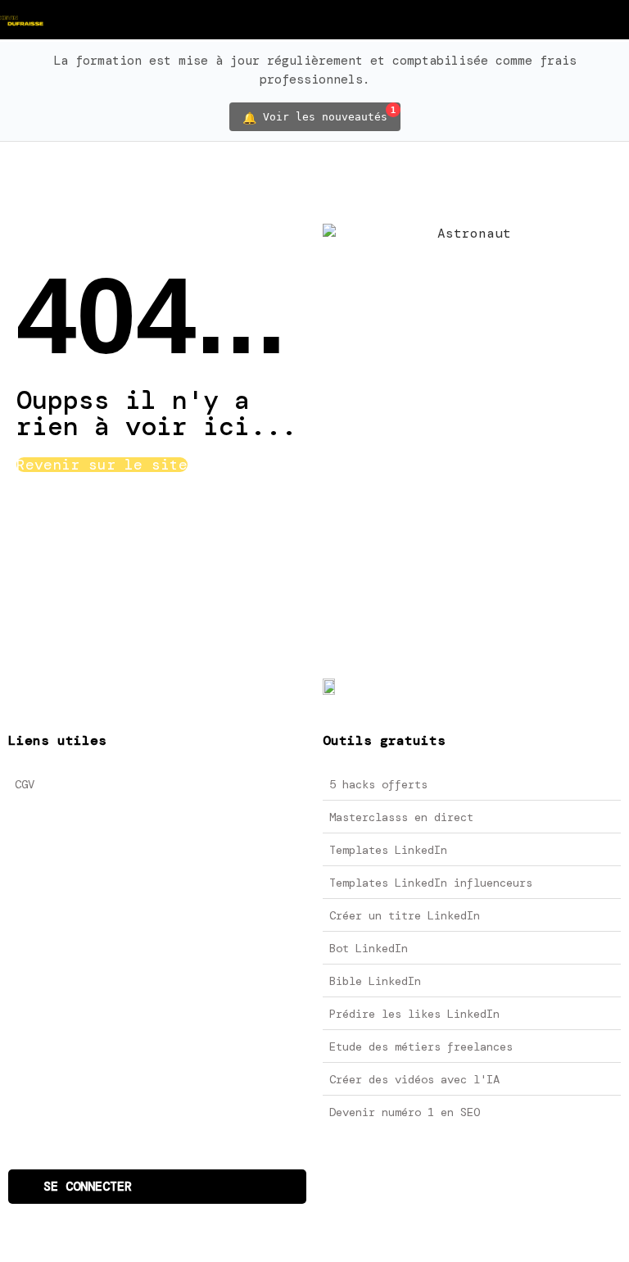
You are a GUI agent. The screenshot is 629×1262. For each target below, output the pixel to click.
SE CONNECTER (87, 1186)
